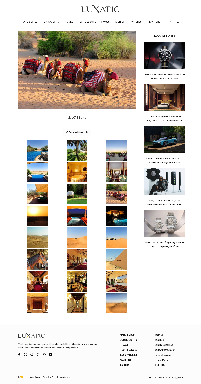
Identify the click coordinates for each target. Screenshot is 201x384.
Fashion (120, 21)
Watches (136, 21)
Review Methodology (165, 350)
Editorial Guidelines (164, 345)
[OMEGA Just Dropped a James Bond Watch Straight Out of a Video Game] (164, 56)
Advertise (159, 340)
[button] (170, 22)
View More (153, 21)
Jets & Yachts (51, 21)
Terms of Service (163, 355)
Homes (105, 21)
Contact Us (160, 365)
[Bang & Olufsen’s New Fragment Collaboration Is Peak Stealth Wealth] (164, 182)
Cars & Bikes (29, 21)
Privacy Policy (161, 360)
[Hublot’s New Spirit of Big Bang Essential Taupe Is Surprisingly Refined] (164, 224)
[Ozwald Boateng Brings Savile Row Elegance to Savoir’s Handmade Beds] (164, 98)
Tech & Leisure (87, 21)
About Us (159, 335)
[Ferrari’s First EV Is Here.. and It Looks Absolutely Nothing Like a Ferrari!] (164, 140)
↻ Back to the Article (77, 132)
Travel (68, 21)
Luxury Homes (128, 355)
